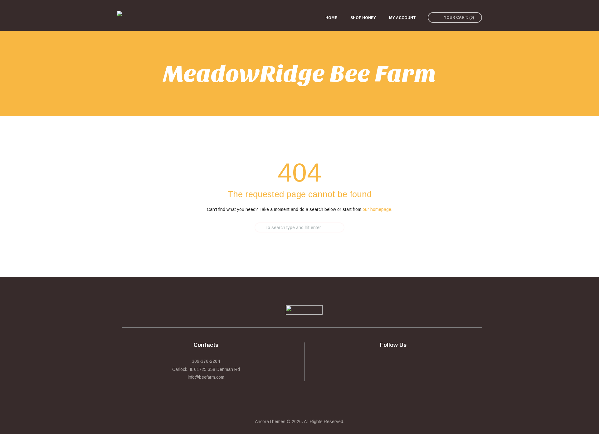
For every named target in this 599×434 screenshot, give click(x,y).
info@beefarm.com (206, 377)
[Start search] (249, 227)
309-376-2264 (206, 361)
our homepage (377, 209)
